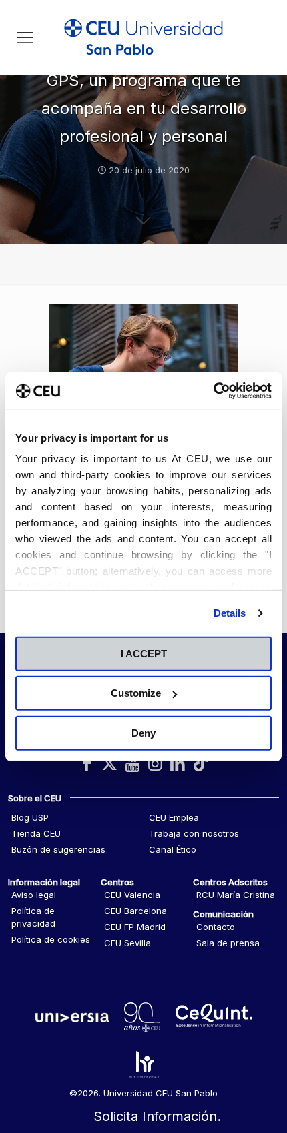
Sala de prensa (228, 942)
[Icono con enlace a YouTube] (132, 763)
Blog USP (30, 817)
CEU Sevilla (127, 942)
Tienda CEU (36, 833)
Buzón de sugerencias (58, 849)
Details (230, 613)
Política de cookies (50, 939)
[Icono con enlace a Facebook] (87, 763)
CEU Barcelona (135, 910)
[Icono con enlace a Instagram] (155, 763)
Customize (136, 693)
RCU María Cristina (235, 894)
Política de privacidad (33, 917)
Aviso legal (33, 894)
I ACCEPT (144, 653)
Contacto (215, 926)
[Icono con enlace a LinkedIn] (178, 763)
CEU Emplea (174, 817)
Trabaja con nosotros (194, 833)
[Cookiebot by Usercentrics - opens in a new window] (213, 391)
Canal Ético (172, 849)
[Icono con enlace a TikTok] (200, 763)
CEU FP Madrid (135, 926)
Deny (143, 732)
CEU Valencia (132, 894)
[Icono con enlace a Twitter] (109, 763)
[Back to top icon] (260, 1066)
